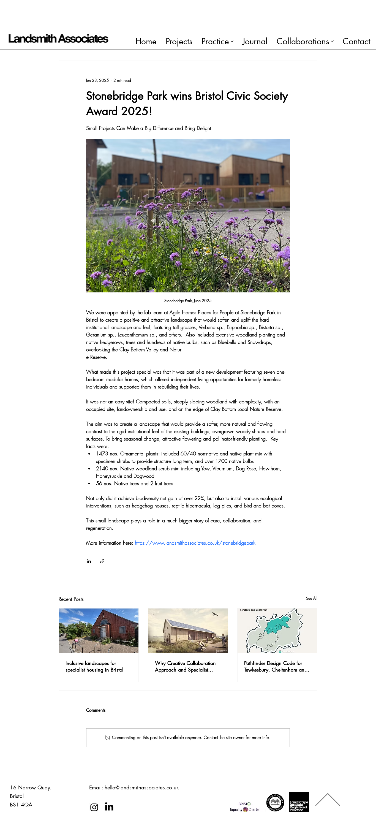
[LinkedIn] (109, 807)
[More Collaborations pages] (332, 41)
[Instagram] (94, 807)
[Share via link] (102, 561)
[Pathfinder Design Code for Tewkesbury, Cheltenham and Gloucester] (277, 630)
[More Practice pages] (232, 41)
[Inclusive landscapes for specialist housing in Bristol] (98, 630)
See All (311, 598)
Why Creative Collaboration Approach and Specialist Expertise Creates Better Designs (185, 666)
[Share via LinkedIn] (88, 561)
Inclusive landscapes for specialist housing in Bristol (94, 666)
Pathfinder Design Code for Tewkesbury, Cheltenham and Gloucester (275, 666)
